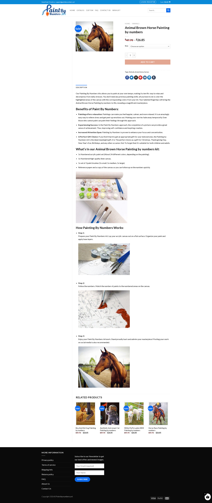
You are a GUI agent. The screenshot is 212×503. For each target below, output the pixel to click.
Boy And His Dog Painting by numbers (86, 429)
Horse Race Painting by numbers (158, 429)
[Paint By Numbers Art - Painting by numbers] (54, 10)
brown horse (139, 72)
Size (126, 46)
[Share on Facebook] (127, 78)
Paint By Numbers (105, 109)
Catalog (80, 10)
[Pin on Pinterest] (140, 78)
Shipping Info (47, 469)
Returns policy (48, 474)
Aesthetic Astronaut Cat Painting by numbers (109, 429)
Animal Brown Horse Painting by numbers (93, 103)
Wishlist (116, 10)
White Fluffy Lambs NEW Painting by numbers (134, 429)
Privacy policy (47, 460)
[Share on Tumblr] (154, 78)
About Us (46, 484)
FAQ (96, 10)
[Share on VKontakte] (145, 78)
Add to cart (148, 62)
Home (72, 10)
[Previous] (76, 420)
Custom (89, 10)
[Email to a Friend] (136, 78)
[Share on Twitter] (132, 78)
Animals (135, 24)
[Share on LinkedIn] (149, 78)
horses (146, 72)
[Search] (168, 10)
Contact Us (105, 10)
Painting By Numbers (89, 93)
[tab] (81, 87)
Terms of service (48, 465)
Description (81, 87)
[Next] (170, 420)
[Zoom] (79, 48)
